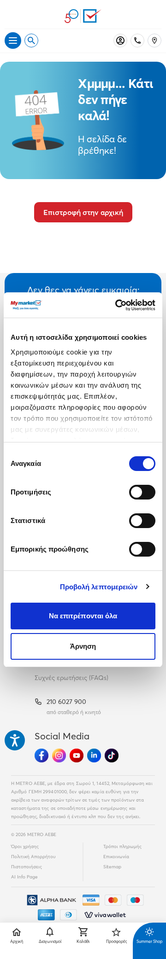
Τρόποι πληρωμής (122, 846)
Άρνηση (83, 646)
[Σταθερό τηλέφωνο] (137, 40)
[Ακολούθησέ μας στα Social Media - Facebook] (41, 755)
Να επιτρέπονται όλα (83, 616)
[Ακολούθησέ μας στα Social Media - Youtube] (76, 755)
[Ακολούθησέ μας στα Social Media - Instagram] (59, 755)
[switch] (142, 492)
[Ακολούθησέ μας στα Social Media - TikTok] (112, 755)
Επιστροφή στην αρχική (83, 212)
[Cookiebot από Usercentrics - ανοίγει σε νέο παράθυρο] (117, 305)
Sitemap (112, 867)
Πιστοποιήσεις (26, 867)
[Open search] (31, 40)
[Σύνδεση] (120, 40)
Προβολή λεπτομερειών (99, 587)
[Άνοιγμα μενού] (13, 40)
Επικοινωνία (116, 857)
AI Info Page (24, 877)
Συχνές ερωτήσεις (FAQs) (71, 678)
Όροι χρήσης (25, 846)
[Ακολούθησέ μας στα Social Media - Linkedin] (94, 755)
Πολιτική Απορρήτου (33, 857)
